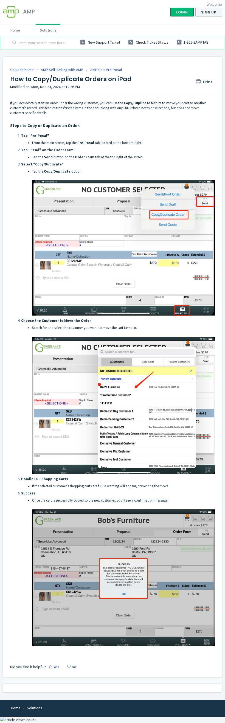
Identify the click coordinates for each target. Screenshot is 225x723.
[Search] (13, 43)
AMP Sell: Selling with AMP (62, 69)
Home (15, 30)
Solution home (22, 69)
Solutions (48, 30)
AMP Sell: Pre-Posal (106, 69)
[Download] (102, 366)
